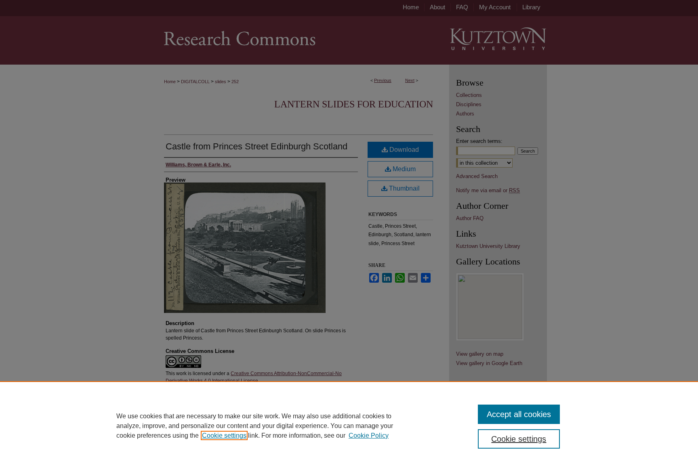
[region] (349, 425)
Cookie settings (224, 435)
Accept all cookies (519, 414)
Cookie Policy (369, 435)
